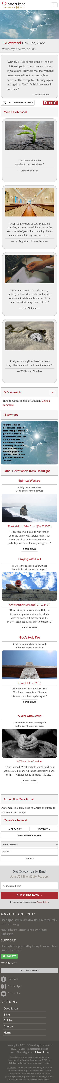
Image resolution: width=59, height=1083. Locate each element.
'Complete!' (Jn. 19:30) (29, 683)
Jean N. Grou (30, 308)
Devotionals (11, 1008)
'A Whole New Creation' (29, 761)
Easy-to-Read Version (31, 1060)
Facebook (13, 978)
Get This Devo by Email (20, 102)
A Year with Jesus (29, 716)
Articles (8, 1020)
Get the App (14, 986)
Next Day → (43, 829)
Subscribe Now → (29, 895)
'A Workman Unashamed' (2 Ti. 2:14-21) (29, 604)
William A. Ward (29, 371)
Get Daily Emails (29, 970)
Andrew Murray (29, 170)
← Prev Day (14, 829)
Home (7, 1032)
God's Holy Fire (29, 637)
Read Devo (29, 549)
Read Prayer (29, 627)
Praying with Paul (29, 559)
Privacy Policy (42, 901)
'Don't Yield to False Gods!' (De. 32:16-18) (29, 526)
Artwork (8, 1026)
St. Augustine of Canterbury (29, 241)
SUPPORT (8, 940)
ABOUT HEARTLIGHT (18, 914)
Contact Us (14, 993)
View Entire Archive (30, 835)
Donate (9, 956)
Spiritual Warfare (29, 481)
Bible (7, 1014)
